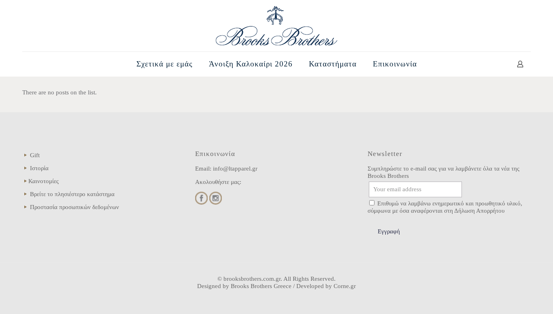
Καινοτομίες (43, 181)
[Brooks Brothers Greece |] (276, 25)
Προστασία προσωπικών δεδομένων (74, 207)
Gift (35, 155)
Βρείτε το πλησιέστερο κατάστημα (72, 194)
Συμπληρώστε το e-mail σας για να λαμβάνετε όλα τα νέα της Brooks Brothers (443, 172)
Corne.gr (345, 286)
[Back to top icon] (514, 297)
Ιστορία (39, 168)
